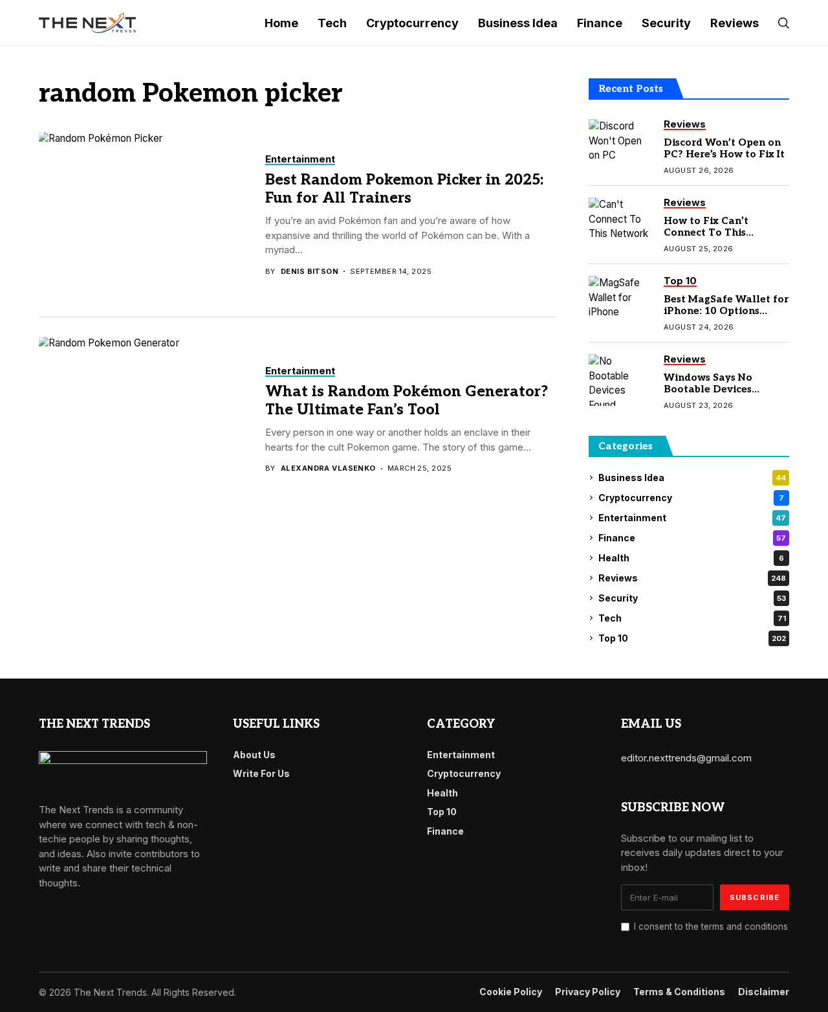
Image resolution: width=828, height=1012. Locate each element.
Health (691, 557)
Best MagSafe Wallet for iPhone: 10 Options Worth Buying (726, 310)
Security (692, 597)
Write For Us (261, 773)
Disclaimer (763, 992)
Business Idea (692, 477)
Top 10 (692, 638)
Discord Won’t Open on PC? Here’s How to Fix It (724, 148)
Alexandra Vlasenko (328, 468)
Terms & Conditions (679, 992)
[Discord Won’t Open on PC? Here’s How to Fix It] (621, 145)
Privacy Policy (587, 992)
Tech (692, 618)
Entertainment (692, 517)
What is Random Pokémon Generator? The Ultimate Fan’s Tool (406, 401)
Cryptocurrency (691, 497)
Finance (692, 537)
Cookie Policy (510, 992)
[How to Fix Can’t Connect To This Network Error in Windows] (621, 223)
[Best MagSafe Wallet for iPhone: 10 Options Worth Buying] (621, 302)
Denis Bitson (309, 271)
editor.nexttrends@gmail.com (686, 758)
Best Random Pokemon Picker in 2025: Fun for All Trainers (404, 189)
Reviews (692, 577)
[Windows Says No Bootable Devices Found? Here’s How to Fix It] (621, 380)
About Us (254, 754)
